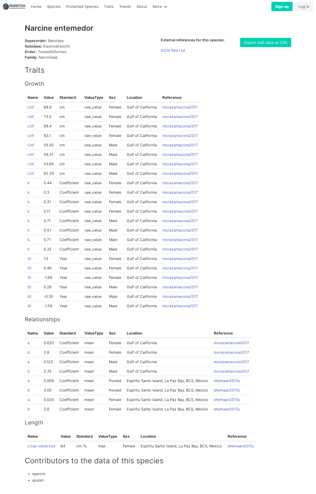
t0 (29, 258)
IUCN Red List (173, 50)
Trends (125, 6)
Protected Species (82, 6)
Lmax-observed (41, 446)
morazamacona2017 (180, 107)
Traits (109, 6)
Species (54, 6)
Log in (303, 6)
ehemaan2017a (227, 380)
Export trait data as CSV (265, 42)
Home (36, 6)
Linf (31, 107)
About (141, 6)
